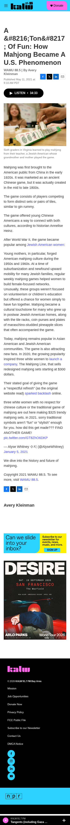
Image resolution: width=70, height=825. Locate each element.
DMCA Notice (15, 743)
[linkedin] (11, 769)
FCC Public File (16, 720)
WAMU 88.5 (29, 480)
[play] (5, 820)
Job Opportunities (17, 696)
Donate (58, 5)
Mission (11, 688)
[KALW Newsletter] (35, 543)
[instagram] (11, 761)
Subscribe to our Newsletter (23, 728)
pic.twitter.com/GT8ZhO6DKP (26, 438)
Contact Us (14, 736)
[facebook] (11, 754)
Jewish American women (45, 245)
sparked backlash (38, 393)
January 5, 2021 (16, 452)
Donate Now (14, 704)
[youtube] (11, 776)
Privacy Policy (15, 712)
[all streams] (65, 820)
